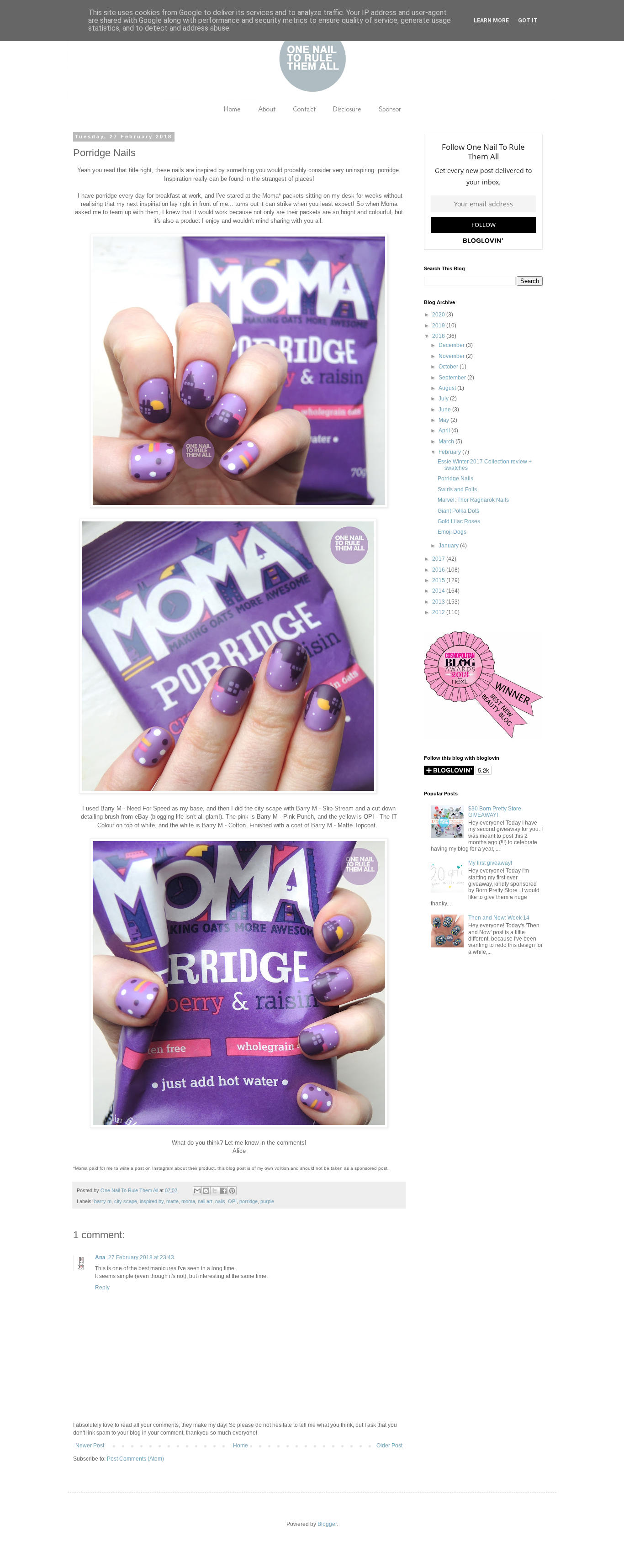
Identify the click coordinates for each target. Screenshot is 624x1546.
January (449, 545)
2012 (439, 612)
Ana (100, 1257)
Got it (528, 20)
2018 (439, 336)
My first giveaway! (490, 863)
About (266, 109)
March (447, 441)
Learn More (491, 20)
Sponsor (390, 109)
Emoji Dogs (452, 532)
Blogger (327, 1524)
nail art (205, 1201)
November (452, 356)
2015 (439, 580)
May (444, 420)
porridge (248, 1201)
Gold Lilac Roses (459, 521)
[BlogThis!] (206, 1190)
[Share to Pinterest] (232, 1190)
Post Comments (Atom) (135, 1459)
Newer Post (89, 1445)
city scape (125, 1201)
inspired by (152, 1201)
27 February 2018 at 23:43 (141, 1257)
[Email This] (197, 1190)
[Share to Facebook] (223, 1190)
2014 (439, 591)
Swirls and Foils (457, 489)
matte (172, 1201)
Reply (102, 1287)
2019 (439, 325)
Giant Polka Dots (458, 511)
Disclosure (347, 109)
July (444, 398)
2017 (439, 559)
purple (267, 1201)
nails (220, 1201)
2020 (439, 314)
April (445, 430)
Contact (304, 109)
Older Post (389, 1445)
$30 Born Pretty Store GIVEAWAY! (494, 811)
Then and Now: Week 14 (498, 918)
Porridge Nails (455, 478)
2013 (439, 602)
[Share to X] (214, 1190)
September (453, 377)
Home (232, 109)
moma (188, 1201)
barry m (102, 1201)
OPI (232, 1201)
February (450, 452)
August (448, 388)
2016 (439, 570)
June (445, 409)
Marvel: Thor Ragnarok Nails (473, 500)
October (449, 366)
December (452, 345)
